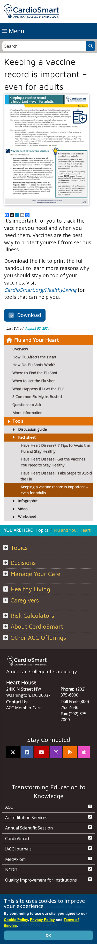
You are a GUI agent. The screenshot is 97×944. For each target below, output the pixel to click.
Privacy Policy (42, 920)
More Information (27, 412)
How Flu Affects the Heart (34, 356)
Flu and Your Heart (36, 339)
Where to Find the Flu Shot (34, 372)
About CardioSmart (37, 626)
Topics (41, 530)
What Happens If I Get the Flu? (38, 388)
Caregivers (25, 600)
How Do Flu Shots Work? (34, 364)
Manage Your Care (35, 573)
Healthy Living (30, 589)
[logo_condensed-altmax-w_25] (48, 661)
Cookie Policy (16, 920)
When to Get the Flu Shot (33, 380)
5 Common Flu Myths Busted (37, 396)
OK (48, 935)
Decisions (23, 562)
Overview (20, 348)
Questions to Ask (27, 404)
